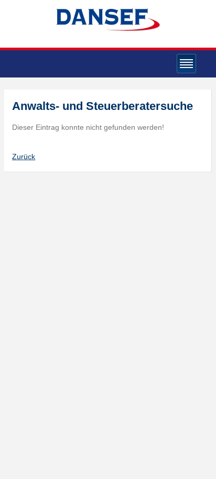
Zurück (23, 156)
